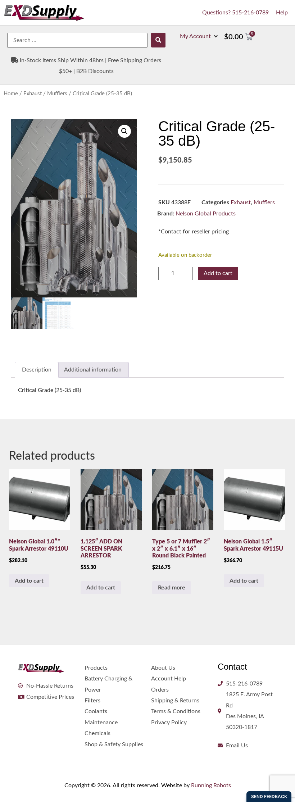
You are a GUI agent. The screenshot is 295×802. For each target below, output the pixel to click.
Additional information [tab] (93, 370)
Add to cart (218, 273)
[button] (199, 36)
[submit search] (158, 40)
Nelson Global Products (206, 214)
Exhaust (32, 93)
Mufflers (57, 93)
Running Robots (211, 785)
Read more (171, 588)
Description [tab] (36, 370)
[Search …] (77, 40)
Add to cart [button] (29, 581)
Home (11, 93)
